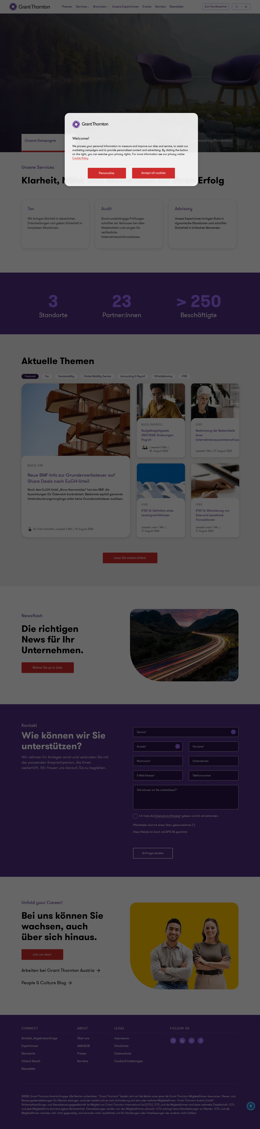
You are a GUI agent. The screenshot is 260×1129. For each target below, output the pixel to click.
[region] (131, 149)
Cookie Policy (80, 158)
